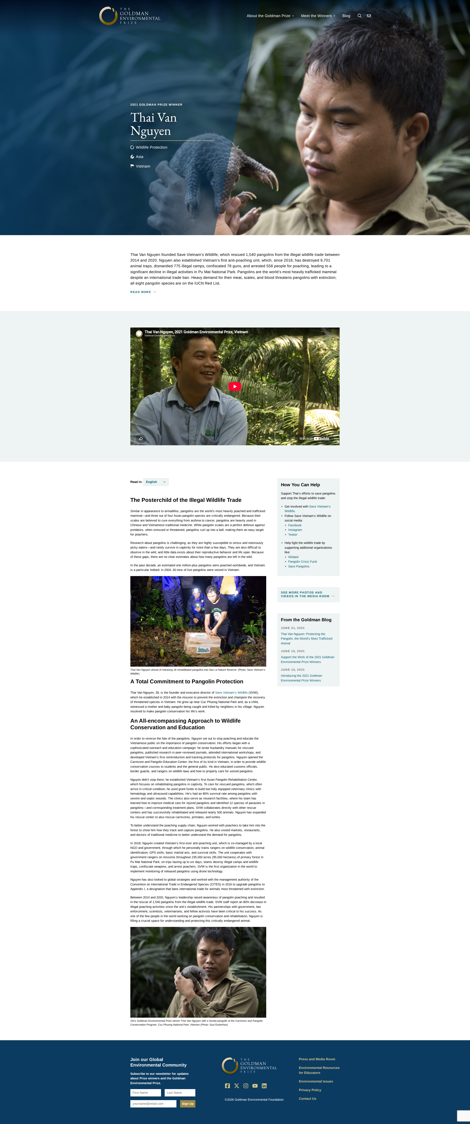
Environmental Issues (316, 1081)
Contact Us (307, 1098)
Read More (140, 292)
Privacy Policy (310, 1090)
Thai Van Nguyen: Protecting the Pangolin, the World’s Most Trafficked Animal (306, 638)
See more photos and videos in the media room (305, 594)
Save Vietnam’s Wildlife (231, 692)
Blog (346, 16)
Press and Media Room (317, 1059)
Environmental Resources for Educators (319, 1070)
